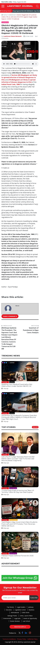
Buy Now (27, 343)
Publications (12, 343)
